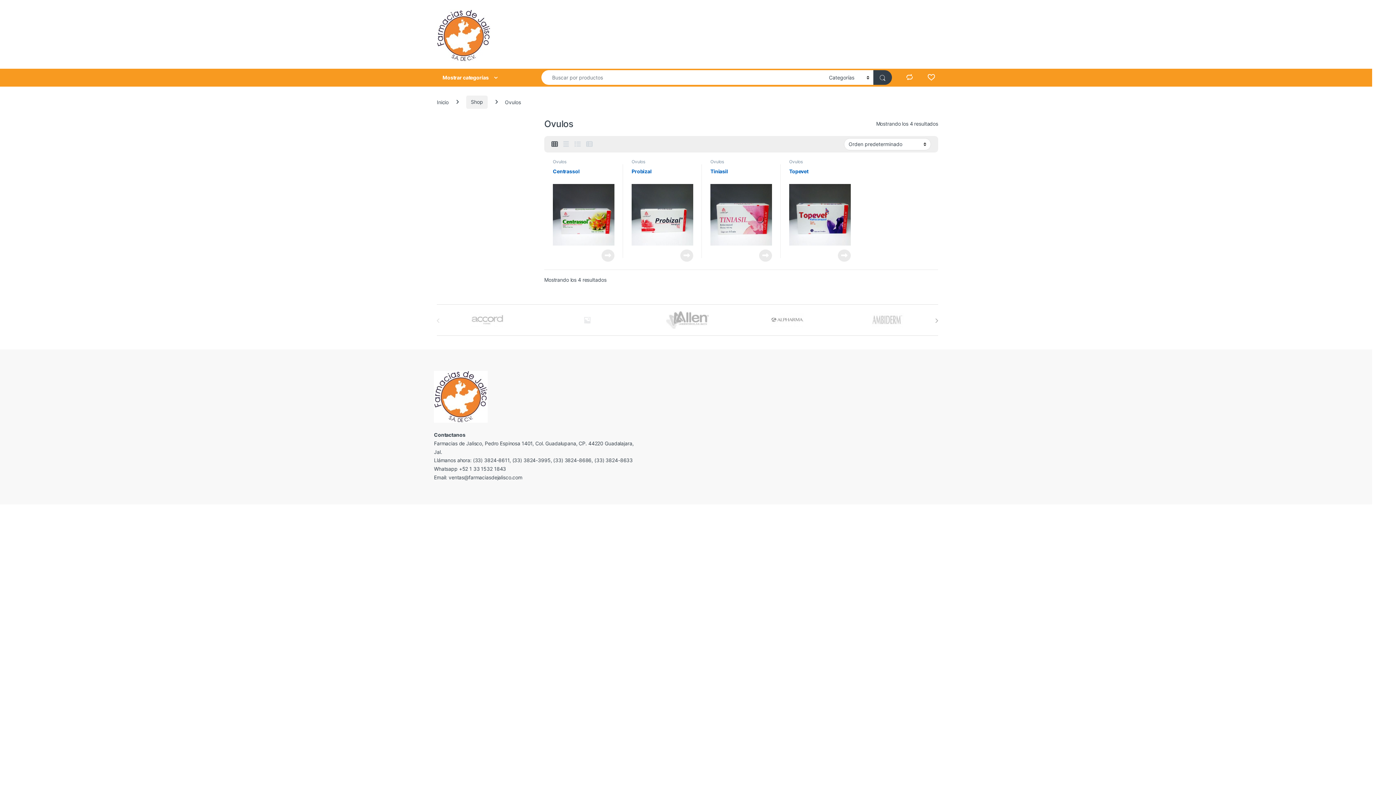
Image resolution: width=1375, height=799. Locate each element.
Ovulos (559, 161)
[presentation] (936, 320)
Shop (477, 102)
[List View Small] (589, 144)
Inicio (443, 102)
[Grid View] (554, 144)
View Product (605, 256)
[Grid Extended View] (566, 144)
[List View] (577, 144)
